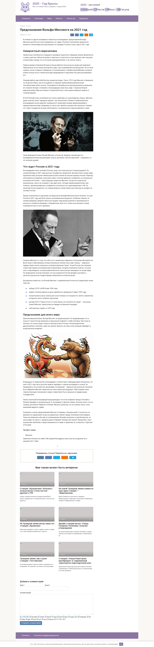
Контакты (26, 635)
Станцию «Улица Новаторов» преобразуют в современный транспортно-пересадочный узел (75, 560)
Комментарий (25, 593)
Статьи (28, 35)
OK (121, 644)
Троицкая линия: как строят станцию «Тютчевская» (33, 559)
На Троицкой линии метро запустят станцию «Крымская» (37, 524)
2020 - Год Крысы (45, 3)
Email (47, 585)
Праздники (83, 18)
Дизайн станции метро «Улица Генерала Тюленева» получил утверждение (73, 525)
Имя (22, 585)
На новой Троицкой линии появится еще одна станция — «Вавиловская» (76, 490)
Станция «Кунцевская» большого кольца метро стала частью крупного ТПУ (36, 490)
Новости (59, 18)
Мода (49, 18)
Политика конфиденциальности (46, 635)
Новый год (71, 18)
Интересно (26, 18)
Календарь (39, 18)
